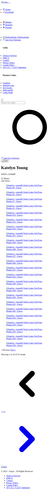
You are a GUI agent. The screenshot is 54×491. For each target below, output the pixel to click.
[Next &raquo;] (27, 464)
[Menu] (2, 100)
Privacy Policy (12, 483)
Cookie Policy (12, 485)
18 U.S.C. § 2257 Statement (18, 488)
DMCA (9, 478)
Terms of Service (13, 476)
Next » (13, 350)
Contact (9, 480)
